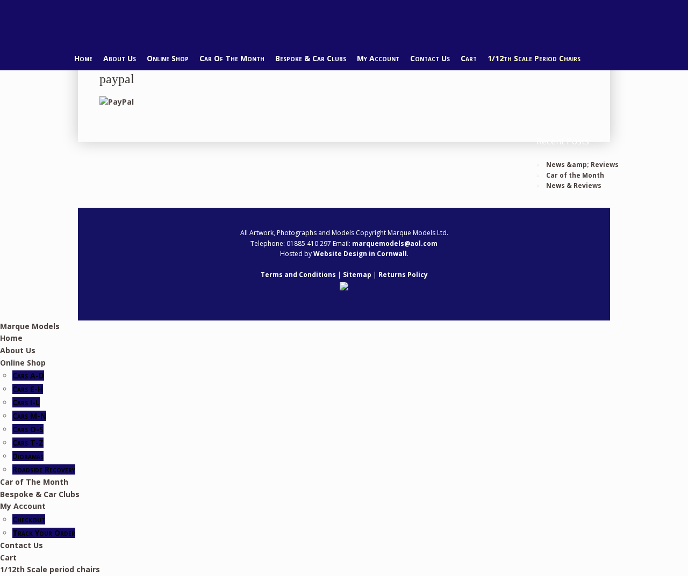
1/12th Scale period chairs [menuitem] (50, 569)
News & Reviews (573, 185)
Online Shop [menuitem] (23, 363)
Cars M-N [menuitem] (29, 416)
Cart (469, 58)
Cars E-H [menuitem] (27, 389)
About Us (119, 58)
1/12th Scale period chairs (534, 58)
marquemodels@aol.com (395, 243)
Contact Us (430, 58)
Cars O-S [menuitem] (28, 429)
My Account (378, 58)
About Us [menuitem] (17, 350)
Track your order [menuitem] (43, 533)
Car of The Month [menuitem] (34, 482)
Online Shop (168, 58)
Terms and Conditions (298, 274)
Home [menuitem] (11, 338)
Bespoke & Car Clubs (310, 58)
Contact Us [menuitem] (21, 545)
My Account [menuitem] (23, 506)
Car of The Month (231, 58)
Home (83, 58)
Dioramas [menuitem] (28, 456)
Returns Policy (403, 274)
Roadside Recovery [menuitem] (43, 469)
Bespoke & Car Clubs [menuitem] (40, 494)
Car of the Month (575, 175)
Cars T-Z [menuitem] (28, 443)
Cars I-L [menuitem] (26, 402)
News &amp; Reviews (582, 164)
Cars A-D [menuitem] (28, 375)
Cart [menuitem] (8, 557)
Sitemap (357, 274)
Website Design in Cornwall (360, 253)
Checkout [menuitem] (28, 519)
